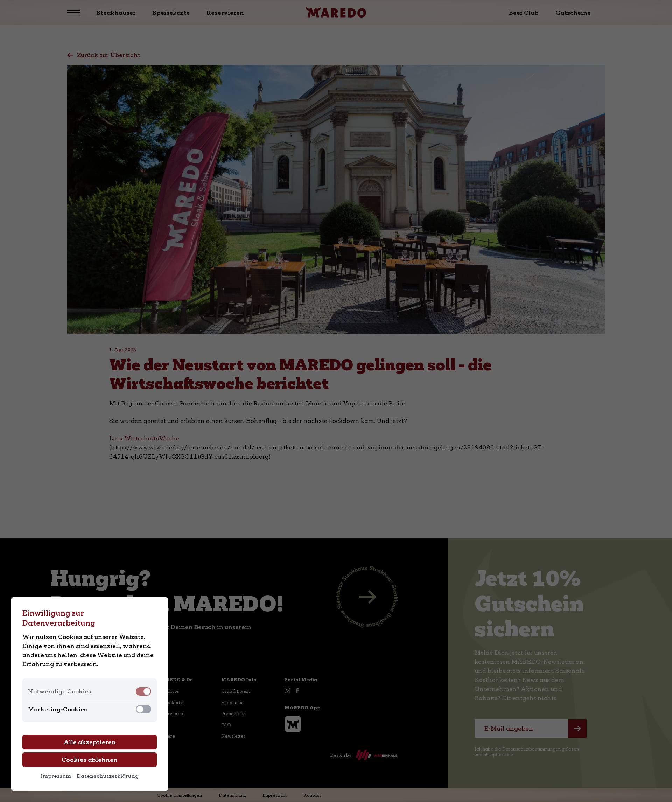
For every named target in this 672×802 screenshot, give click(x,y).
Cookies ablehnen (90, 759)
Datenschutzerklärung (108, 776)
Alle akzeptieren (90, 742)
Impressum (56, 776)
